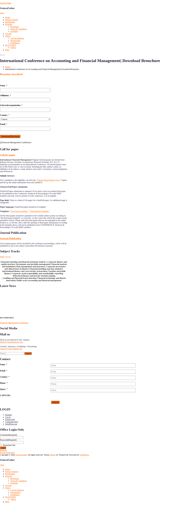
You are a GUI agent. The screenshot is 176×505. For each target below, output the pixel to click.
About (7, 36)
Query (4, 389)
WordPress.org (11, 424)
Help (7, 50)
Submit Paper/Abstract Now (48, 180)
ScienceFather (5, 3)
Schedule (14, 31)
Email (3, 124)
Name (3, 85)
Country (5, 115)
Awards (8, 34)
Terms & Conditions (18, 29)
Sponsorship (15, 41)
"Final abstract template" (39, 211)
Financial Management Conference (14, 323)
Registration (10, 22)
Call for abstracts (17, 38)
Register (8, 415)
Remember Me (9, 445)
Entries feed (10, 419)
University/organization (11, 105)
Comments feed (11, 422)
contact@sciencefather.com (11, 349)
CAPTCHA (5, 395)
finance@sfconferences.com (11, 342)
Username (8, 435)
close (2, 13)
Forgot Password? (7, 452)
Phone (4, 383)
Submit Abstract (11, 20)
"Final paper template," (19, 211)
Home (7, 17)
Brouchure (14, 27)
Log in (8, 417)
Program (8, 24)
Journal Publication (10, 238)
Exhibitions (15, 43)
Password (8, 440)
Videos (13, 47)
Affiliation (5, 95)
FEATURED (10, 45)
